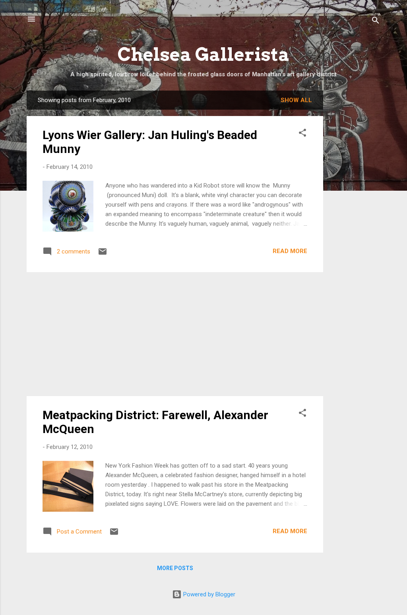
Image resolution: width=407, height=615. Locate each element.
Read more (290, 251)
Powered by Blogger (208, 594)
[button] (302, 134)
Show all (296, 100)
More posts (175, 568)
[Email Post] (102, 254)
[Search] (375, 22)
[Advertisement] (354, 210)
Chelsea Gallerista (204, 54)
